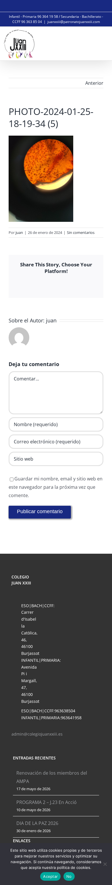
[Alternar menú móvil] (101, 43)
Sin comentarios (80, 232)
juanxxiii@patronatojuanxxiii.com (73, 21)
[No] (105, 864)
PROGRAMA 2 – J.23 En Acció (46, 802)
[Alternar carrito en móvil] (88, 43)
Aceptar (50, 876)
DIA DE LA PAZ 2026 (37, 823)
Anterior (94, 83)
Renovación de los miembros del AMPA (51, 777)
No (69, 876)
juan (19, 232)
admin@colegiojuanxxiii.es (37, 734)
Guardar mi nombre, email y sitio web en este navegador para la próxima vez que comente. (56, 487)
